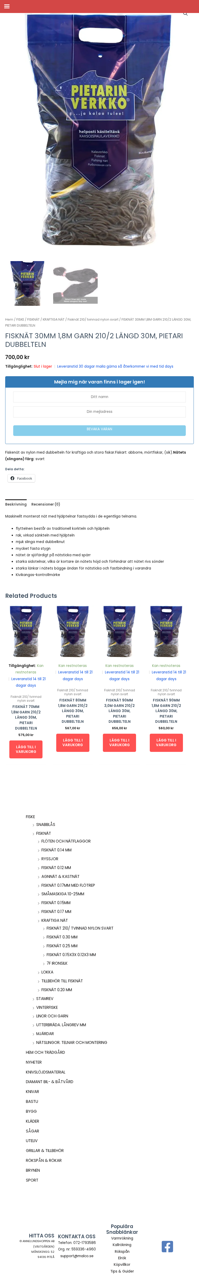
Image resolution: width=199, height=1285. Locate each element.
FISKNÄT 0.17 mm (56, 911)
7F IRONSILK (57, 963)
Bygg (31, 1111)
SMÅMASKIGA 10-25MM (62, 894)
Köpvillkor (122, 1264)
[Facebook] (167, 1246)
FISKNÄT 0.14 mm (56, 850)
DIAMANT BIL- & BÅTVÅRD (49, 1081)
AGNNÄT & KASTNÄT (60, 876)
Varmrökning (122, 1238)
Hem (9, 319)
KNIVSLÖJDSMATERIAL (45, 1072)
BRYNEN (33, 1170)
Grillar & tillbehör (45, 1150)
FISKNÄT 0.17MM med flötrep (68, 885)
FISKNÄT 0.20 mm (56, 989)
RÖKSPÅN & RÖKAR (44, 1160)
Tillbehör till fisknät (62, 981)
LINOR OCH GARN (52, 1016)
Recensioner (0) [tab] (45, 504)
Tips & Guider (122, 1271)
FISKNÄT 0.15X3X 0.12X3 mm (71, 954)
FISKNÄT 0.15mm (55, 902)
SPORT (32, 1180)
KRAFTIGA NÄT (54, 920)
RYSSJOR (49, 859)
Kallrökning (122, 1244)
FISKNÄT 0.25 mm (62, 946)
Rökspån (122, 1251)
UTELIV (32, 1140)
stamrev (44, 998)
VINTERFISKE (47, 1007)
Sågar (32, 1131)
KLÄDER (32, 1121)
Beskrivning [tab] (16, 504)
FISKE (30, 816)
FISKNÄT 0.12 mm (56, 867)
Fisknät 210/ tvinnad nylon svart (80, 928)
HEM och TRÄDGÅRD (45, 1052)
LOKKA (47, 972)
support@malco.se (77, 1256)
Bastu (32, 1101)
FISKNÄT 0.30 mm (62, 937)
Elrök (122, 1258)
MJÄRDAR (45, 1033)
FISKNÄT (43, 833)
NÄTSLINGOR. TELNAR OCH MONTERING (71, 1042)
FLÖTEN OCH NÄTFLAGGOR (66, 841)
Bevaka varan (99, 429)
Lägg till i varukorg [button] (26, 749)
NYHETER (34, 1062)
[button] (185, 13)
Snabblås (45, 824)
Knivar (32, 1091)
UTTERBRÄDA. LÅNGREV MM (61, 1025)
